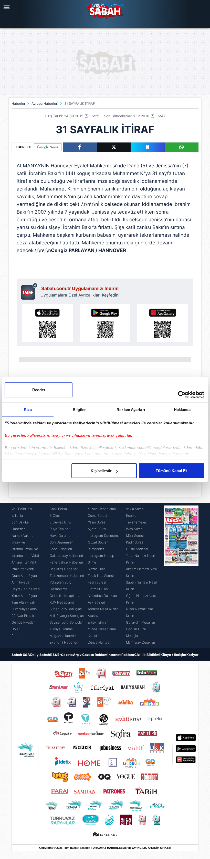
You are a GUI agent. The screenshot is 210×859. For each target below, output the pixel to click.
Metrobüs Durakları (102, 596)
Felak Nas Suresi (101, 576)
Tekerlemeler (136, 522)
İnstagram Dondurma (104, 535)
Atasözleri (95, 616)
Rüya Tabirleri (60, 529)
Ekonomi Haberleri (64, 642)
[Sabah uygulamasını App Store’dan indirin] (47, 323)
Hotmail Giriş (98, 589)
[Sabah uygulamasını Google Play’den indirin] (105, 323)
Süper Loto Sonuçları (66, 609)
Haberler (18, 103)
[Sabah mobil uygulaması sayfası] (29, 291)
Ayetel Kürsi (97, 529)
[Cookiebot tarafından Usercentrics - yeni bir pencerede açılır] (181, 395)
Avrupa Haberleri (45, 103)
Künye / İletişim (173, 655)
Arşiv (77, 655)
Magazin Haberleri (64, 636)
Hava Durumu (60, 535)
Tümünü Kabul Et (171, 471)
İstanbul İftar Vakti (25, 555)
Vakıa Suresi (135, 509)
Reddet (38, 390)
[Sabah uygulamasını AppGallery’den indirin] (162, 323)
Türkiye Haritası (62, 629)
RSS (53, 655)
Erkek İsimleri (98, 622)
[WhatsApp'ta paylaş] (182, 147)
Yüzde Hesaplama (102, 509)
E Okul (55, 515)
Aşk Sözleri (96, 602)
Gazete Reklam (94, 655)
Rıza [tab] (28, 409)
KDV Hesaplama (62, 602)
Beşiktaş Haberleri (64, 569)
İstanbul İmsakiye (25, 549)
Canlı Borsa (58, 509)
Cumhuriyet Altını (24, 609)
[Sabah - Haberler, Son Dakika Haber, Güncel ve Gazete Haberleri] (105, 10)
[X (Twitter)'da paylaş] (114, 147)
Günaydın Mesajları (140, 622)
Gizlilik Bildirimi (147, 655)
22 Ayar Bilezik (23, 616)
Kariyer (192, 655)
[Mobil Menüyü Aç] (7, 7)
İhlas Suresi (134, 529)
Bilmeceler (96, 549)
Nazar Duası (97, 569)
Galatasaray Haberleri (66, 555)
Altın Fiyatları (21, 582)
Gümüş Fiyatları (23, 622)
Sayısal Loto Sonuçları (66, 622)
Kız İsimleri (96, 636)
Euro (15, 636)
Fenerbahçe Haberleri (66, 562)
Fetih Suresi (97, 582)
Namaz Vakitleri (23, 535)
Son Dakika (20, 522)
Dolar (15, 629)
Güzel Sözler (98, 542)
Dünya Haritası (99, 642)
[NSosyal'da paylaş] (148, 147)
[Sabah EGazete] (181, 575)
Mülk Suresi (135, 535)
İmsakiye (18, 542)
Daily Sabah (40, 655)
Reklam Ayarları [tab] (131, 409)
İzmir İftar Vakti (23, 569)
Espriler (132, 515)
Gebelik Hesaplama (65, 596)
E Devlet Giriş (60, 522)
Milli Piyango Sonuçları (67, 616)
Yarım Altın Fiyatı (24, 596)
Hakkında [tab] (182, 409)
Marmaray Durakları (140, 642)
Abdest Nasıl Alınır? (103, 609)
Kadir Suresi (135, 542)
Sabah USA (21, 655)
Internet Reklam (121, 655)
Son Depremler (61, 542)
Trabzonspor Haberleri (67, 576)
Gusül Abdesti (137, 549)
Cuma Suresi (97, 515)
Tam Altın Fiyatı (23, 602)
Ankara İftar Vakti (24, 562)
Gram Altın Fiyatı (24, 576)
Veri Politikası (22, 509)
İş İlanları (18, 515)
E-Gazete (65, 655)
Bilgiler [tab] (79, 409)
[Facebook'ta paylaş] (80, 147)
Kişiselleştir (101, 471)
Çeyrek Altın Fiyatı (26, 589)
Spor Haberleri (61, 549)
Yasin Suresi (97, 522)
